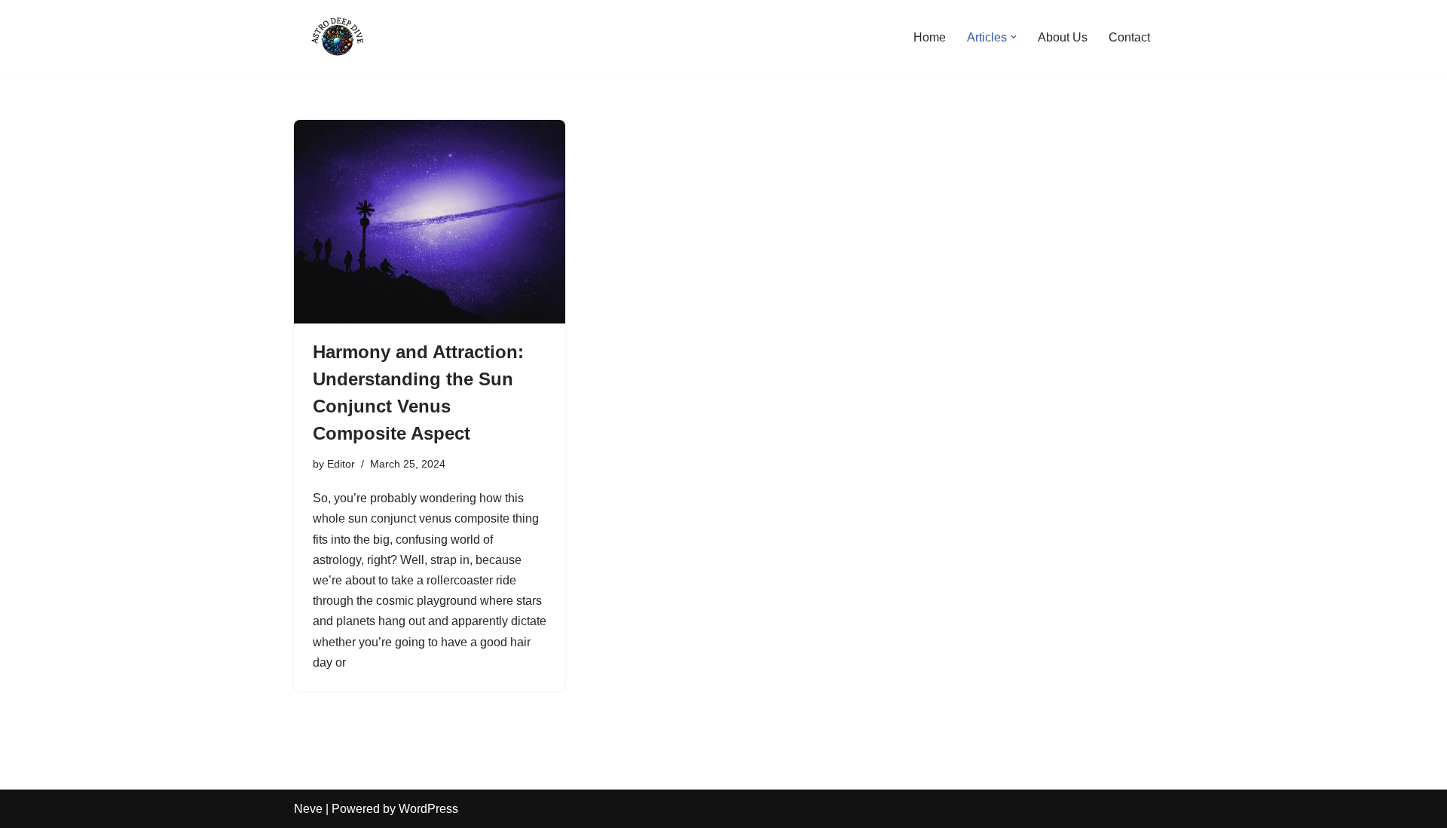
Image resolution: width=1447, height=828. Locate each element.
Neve (308, 808)
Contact (1129, 37)
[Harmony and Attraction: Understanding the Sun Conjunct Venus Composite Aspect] (429, 222)
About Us (1063, 37)
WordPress (428, 808)
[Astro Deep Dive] (339, 37)
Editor (341, 464)
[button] (1014, 37)
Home (929, 37)
